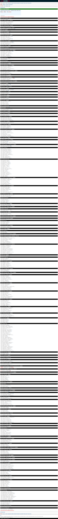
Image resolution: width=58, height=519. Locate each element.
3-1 (14, 28)
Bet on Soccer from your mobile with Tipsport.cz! (7, 16)
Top (0, 515)
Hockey (4, 513)
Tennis (6, 513)
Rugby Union (25, 513)
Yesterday (4, 4)
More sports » (29, 513)
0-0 (8, 391)
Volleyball (15, 513)
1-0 (12, 38)
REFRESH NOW (2, 7)
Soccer (1, 513)
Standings (6, 29)
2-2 (12, 51)
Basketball (9, 513)
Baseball (18, 513)
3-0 (10, 84)
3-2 (8, 90)
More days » (11, 4)
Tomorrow (7, 4)
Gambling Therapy (8, 517)
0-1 (13, 367)
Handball (12, 513)
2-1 (13, 393)
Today (1, 4)
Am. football (21, 513)
